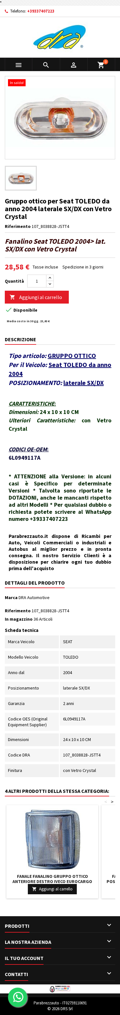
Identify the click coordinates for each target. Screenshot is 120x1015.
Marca (11, 597)
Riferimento (18, 226)
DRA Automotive (34, 597)
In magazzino (19, 619)
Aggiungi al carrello (36, 297)
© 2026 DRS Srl (60, 1008)
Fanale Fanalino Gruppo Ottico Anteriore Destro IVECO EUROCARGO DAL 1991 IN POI (52, 881)
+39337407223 (40, 11)
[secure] (60, 988)
